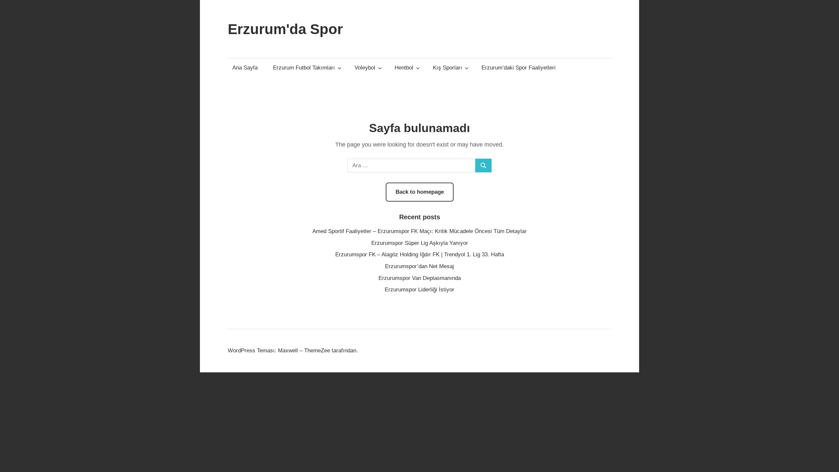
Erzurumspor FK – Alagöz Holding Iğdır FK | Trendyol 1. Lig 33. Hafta (419, 254)
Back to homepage (420, 192)
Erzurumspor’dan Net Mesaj (419, 266)
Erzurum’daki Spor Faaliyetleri (518, 68)
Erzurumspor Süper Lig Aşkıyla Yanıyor (419, 243)
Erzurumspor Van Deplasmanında (420, 278)
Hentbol (404, 68)
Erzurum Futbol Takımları (304, 68)
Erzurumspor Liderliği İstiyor (419, 289)
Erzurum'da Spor (285, 29)
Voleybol (365, 68)
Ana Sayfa (245, 68)
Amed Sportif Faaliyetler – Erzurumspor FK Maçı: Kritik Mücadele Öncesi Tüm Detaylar (419, 231)
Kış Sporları (447, 68)
